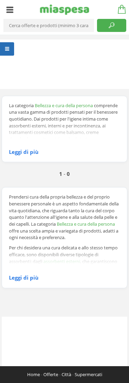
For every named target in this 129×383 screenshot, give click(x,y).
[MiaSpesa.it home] (64, 9)
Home (33, 374)
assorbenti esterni (61, 261)
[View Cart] (119, 9)
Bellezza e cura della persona (64, 105)
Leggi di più (24, 151)
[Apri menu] (10, 9)
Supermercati (88, 374)
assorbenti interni (77, 268)
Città (66, 374)
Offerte (50, 374)
